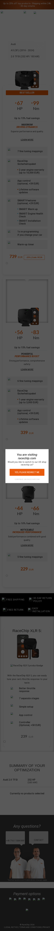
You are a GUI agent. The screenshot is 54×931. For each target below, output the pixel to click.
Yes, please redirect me (27, 472)
